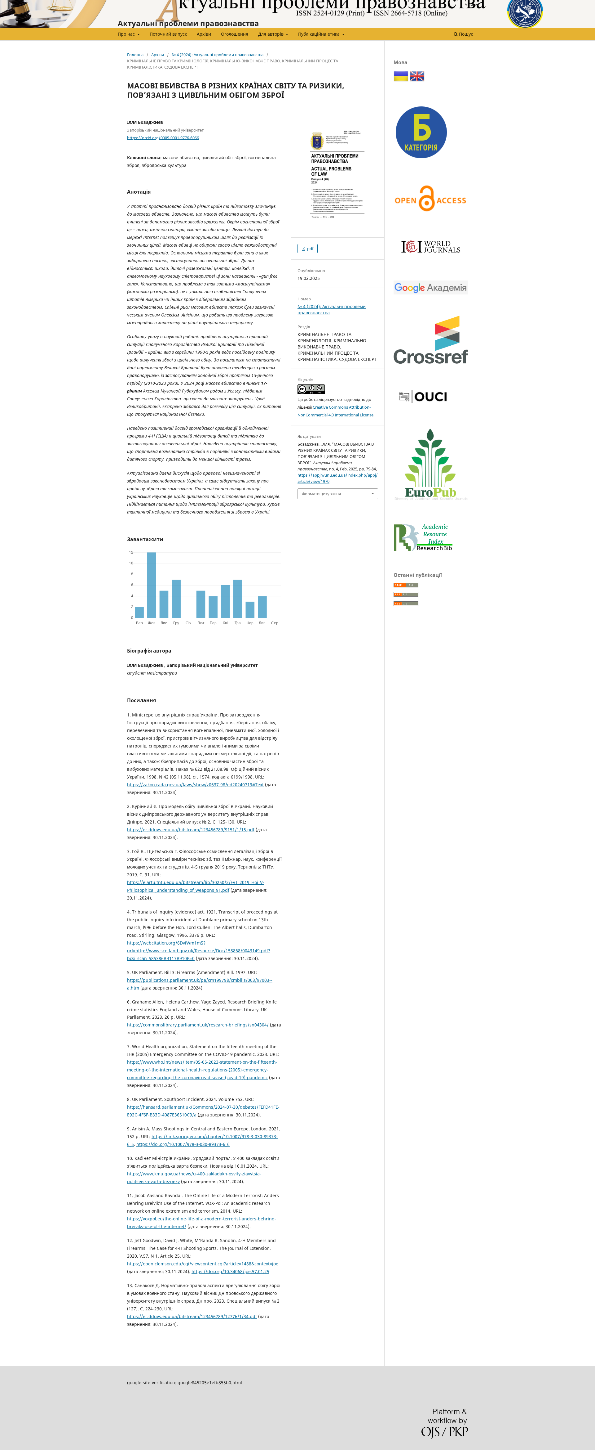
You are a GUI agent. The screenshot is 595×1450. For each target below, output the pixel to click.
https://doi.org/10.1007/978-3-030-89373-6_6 (183, 1144)
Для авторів (271, 34)
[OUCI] (423, 406)
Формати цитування (321, 493)
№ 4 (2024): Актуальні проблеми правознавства (217, 54)
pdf (309, 248)
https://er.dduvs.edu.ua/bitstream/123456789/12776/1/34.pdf (192, 1316)
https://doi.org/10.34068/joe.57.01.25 (230, 1271)
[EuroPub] (431, 501)
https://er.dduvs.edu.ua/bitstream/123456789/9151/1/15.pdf (190, 830)
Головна (135, 54)
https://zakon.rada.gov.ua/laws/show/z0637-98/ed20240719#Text (195, 785)
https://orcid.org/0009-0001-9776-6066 (163, 137)
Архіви (204, 34)
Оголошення (234, 34)
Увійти (471, 4)
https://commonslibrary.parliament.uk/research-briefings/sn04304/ (198, 1025)
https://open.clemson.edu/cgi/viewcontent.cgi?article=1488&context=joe (202, 1264)
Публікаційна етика (319, 34)
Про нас (127, 34)
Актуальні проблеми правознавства (188, 23)
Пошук (465, 34)
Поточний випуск (168, 34)
